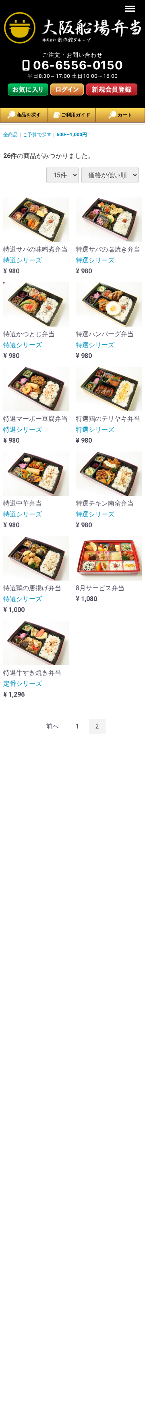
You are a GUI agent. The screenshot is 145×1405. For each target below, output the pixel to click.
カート (124, 115)
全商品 (10, 134)
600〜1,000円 (71, 134)
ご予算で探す (37, 134)
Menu (131, 4)
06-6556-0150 (78, 65)
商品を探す (28, 115)
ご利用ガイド (75, 115)
